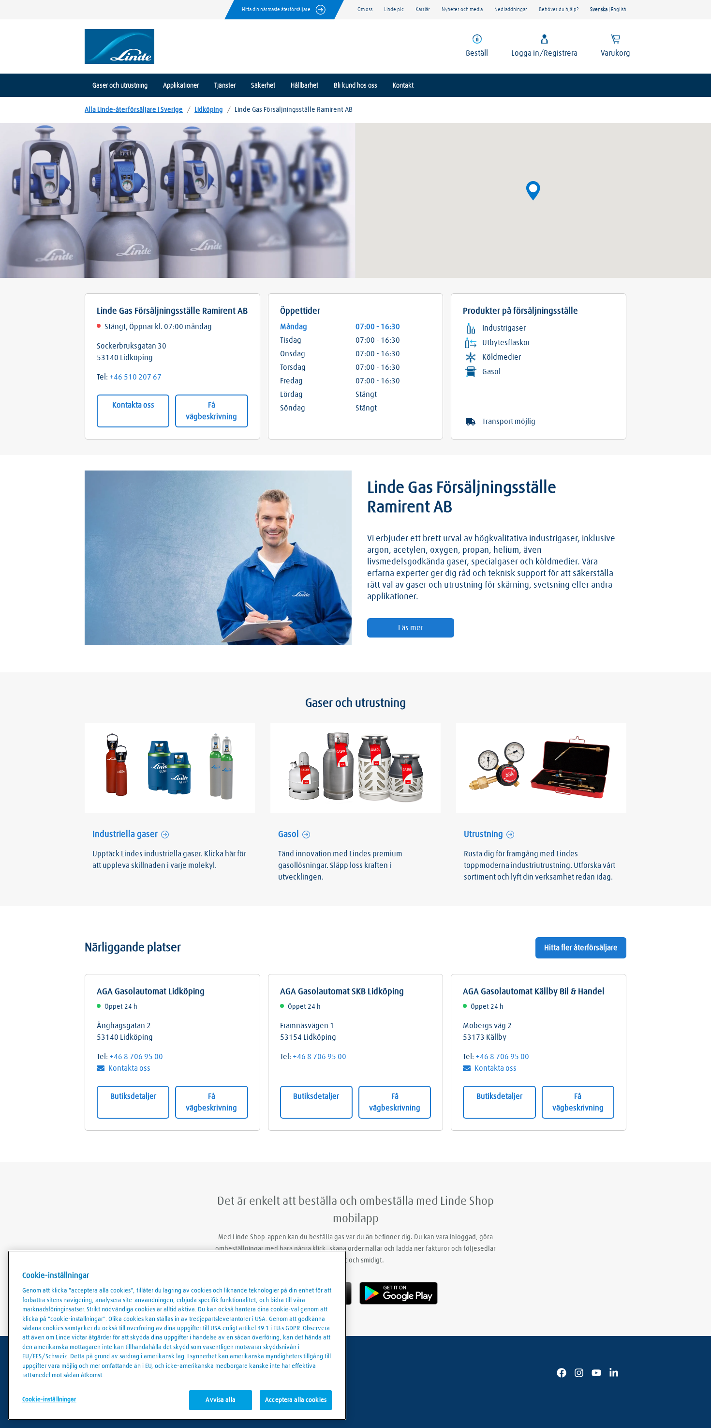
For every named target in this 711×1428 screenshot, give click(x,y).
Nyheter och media (462, 9)
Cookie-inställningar (49, 1400)
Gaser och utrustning (120, 85)
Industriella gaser (125, 834)
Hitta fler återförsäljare (581, 948)
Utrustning (483, 834)
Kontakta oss (133, 405)
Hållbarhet (304, 85)
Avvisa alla (220, 1400)
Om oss (364, 9)
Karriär (422, 9)
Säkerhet (263, 85)
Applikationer (181, 85)
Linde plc (394, 9)
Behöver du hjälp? (558, 9)
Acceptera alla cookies (295, 1400)
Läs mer (410, 628)
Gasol (288, 834)
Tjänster (225, 85)
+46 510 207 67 (135, 377)
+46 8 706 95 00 (136, 1057)
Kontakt (403, 85)
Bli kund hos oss (355, 85)
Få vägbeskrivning (211, 411)
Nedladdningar (510, 9)
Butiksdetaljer (133, 1096)
